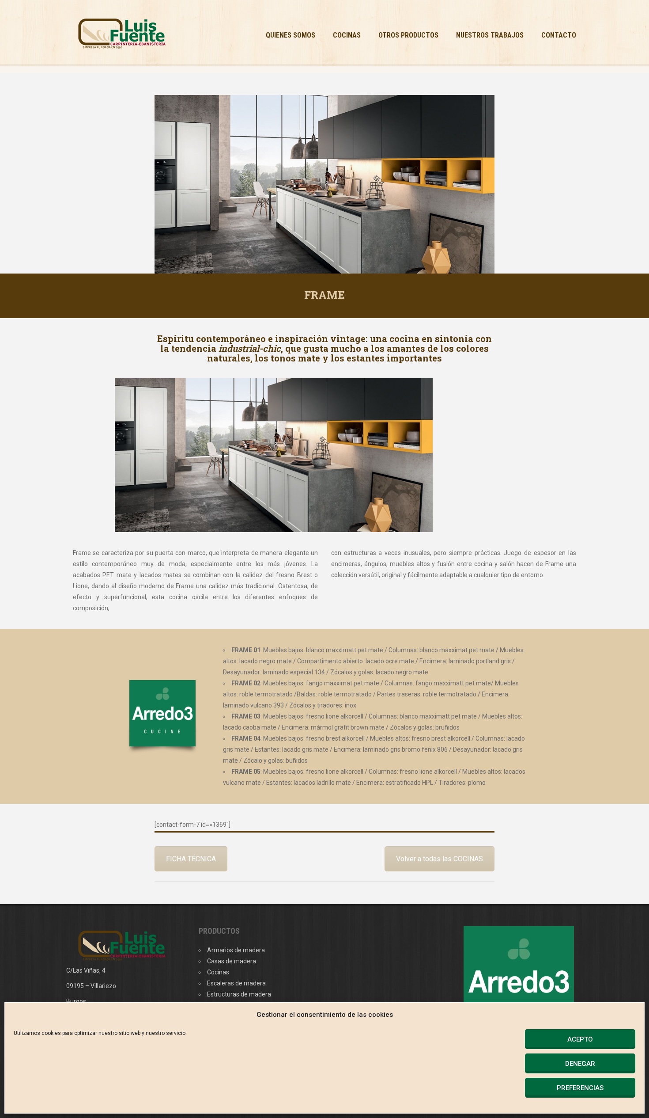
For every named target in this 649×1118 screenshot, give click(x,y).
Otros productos (408, 35)
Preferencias (580, 1088)
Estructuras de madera (239, 994)
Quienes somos (290, 35)
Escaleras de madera (236, 983)
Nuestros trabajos (490, 35)
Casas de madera (231, 961)
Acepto (580, 1039)
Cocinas (347, 35)
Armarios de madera (236, 950)
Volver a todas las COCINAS (439, 859)
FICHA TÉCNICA (191, 859)
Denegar (580, 1064)
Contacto (558, 35)
